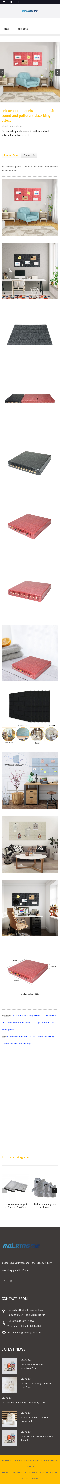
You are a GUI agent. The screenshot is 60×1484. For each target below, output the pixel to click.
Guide (42, 1460)
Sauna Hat (34, 1478)
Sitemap (30, 1466)
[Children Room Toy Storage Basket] (44, 1187)
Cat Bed (19, 1472)
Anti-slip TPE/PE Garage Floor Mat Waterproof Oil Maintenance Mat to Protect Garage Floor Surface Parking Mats (29, 1022)
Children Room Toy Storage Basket (44, 1206)
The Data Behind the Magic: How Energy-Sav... (24, 1402)
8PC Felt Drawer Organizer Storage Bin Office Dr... (15, 1206)
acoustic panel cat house (46, 1472)
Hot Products (51, 1460)
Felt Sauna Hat (8, 1472)
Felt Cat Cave (29, 1472)
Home (5, 29)
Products (22, 29)
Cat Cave (24, 1478)
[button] (58, 72)
